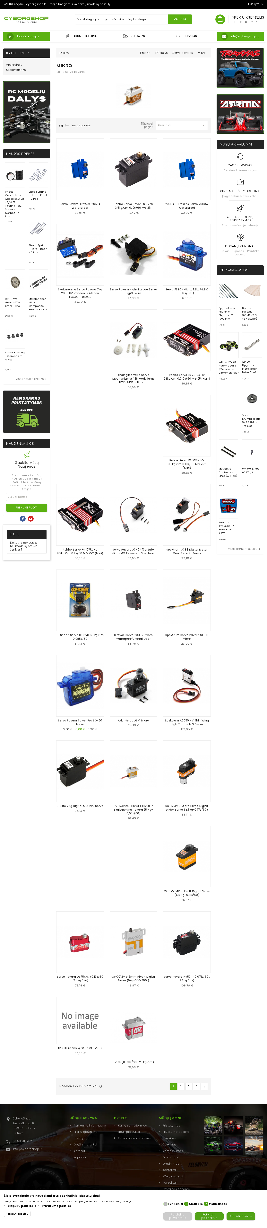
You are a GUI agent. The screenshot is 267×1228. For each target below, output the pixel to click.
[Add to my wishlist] (83, 214)
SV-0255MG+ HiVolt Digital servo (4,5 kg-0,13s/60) (187, 893)
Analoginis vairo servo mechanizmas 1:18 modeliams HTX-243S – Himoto (133, 378)
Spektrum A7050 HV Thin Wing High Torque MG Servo (187, 722)
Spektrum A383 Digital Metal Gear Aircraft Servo (186, 551)
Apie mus (170, 1144)
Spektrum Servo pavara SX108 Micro (186, 637)
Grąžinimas (171, 1164)
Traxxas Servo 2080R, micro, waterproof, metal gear (134, 637)
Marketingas (218, 1203)
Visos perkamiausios (245, 549)
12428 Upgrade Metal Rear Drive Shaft (249, 367)
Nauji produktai (129, 1132)
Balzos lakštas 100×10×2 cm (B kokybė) (250, 313)
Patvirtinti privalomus (177, 1216)
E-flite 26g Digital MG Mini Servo (80, 806)
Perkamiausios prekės (134, 1138)
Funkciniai (175, 1203)
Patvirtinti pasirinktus (209, 1216)
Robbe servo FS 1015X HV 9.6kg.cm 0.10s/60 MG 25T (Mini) (187, 464)
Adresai (79, 1151)
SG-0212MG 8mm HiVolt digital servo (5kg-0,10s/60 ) (133, 978)
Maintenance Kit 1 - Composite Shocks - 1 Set (38, 304)
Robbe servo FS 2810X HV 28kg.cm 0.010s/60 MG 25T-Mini (187, 377)
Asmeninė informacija (90, 1125)
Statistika (196, 1203)
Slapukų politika (20, 1206)
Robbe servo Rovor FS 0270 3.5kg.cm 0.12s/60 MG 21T (133, 206)
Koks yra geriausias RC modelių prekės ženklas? (24, 546)
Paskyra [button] (256, 4)
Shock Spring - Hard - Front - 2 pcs (38, 195)
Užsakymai (82, 1138)
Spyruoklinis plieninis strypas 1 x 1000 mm (227, 313)
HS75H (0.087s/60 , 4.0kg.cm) (80, 1048)
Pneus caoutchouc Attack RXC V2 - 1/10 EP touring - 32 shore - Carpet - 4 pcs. (14, 204)
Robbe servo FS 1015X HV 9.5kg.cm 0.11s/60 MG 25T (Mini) (80, 551)
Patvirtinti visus (241, 1216)
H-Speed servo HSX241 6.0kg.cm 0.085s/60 (80, 637)
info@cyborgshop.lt (27, 1149)
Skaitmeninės (16, 70)
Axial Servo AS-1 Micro (133, 720)
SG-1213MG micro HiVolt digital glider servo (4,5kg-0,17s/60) (187, 808)
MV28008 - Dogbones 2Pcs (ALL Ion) (228, 472)
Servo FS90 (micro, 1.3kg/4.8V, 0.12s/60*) (187, 291)
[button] (26, 36)
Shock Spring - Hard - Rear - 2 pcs (38, 248)
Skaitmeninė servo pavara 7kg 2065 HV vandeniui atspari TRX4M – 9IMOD (80, 293)
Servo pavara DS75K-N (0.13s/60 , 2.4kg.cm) (80, 978)
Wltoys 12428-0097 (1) (251, 470)
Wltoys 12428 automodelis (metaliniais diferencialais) (229, 367)
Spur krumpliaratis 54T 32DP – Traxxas (251, 420)
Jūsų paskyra (83, 1118)
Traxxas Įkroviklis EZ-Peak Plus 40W (227, 528)
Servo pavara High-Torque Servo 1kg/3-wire (133, 291)
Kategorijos (18, 53)
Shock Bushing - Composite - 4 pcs (15, 356)
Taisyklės (169, 1138)
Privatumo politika (176, 1132)
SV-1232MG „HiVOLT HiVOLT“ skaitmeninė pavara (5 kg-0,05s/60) (133, 809)
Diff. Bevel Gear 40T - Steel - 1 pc (12, 302)
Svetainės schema (176, 1189)
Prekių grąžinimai (86, 1132)
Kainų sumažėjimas (132, 1125)
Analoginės (14, 64)
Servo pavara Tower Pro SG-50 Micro (80, 722)
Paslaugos (170, 1157)
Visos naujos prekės (31, 379)
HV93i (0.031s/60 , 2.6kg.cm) (133, 1062)
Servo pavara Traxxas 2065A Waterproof (80, 206)
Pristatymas (171, 1125)
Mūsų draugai (173, 1176)
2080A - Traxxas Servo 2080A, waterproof (187, 206)
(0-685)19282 (22, 1141)
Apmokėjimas (173, 1151)
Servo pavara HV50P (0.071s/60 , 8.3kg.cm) (187, 978)
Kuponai (80, 1157)
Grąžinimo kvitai (85, 1144)
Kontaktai (170, 1170)
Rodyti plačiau (18, 1213)
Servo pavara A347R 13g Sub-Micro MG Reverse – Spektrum (133, 551)
